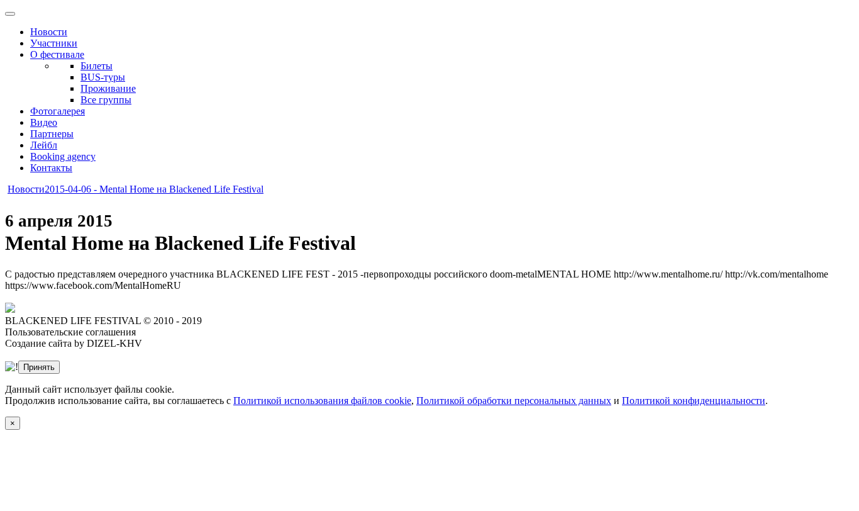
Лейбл (43, 145)
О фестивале (57, 54)
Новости (48, 31)
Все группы (105, 99)
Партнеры (52, 133)
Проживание (108, 88)
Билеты (96, 65)
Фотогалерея (57, 111)
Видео (43, 122)
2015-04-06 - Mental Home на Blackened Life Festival (154, 189)
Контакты (51, 167)
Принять (39, 367)
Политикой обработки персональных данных (513, 400)
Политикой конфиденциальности (693, 400)
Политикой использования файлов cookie (322, 400)
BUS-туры (102, 77)
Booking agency (63, 156)
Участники (53, 43)
